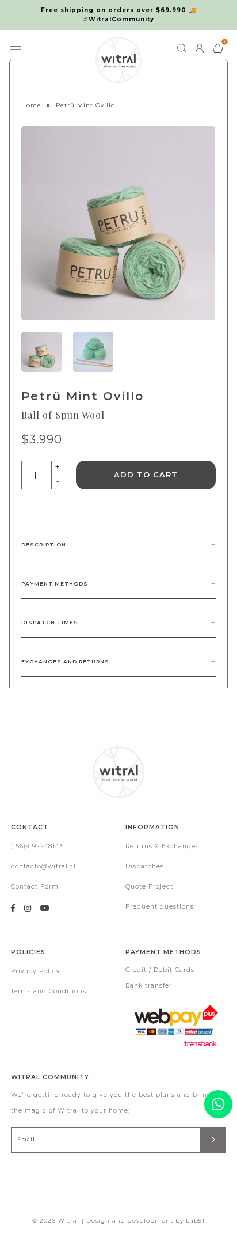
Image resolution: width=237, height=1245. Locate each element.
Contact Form (35, 886)
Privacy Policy (35, 971)
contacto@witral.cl (43, 866)
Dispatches (144, 866)
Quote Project (149, 886)
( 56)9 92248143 (37, 846)
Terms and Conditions (48, 991)
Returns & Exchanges (162, 846)
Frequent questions (159, 906)
